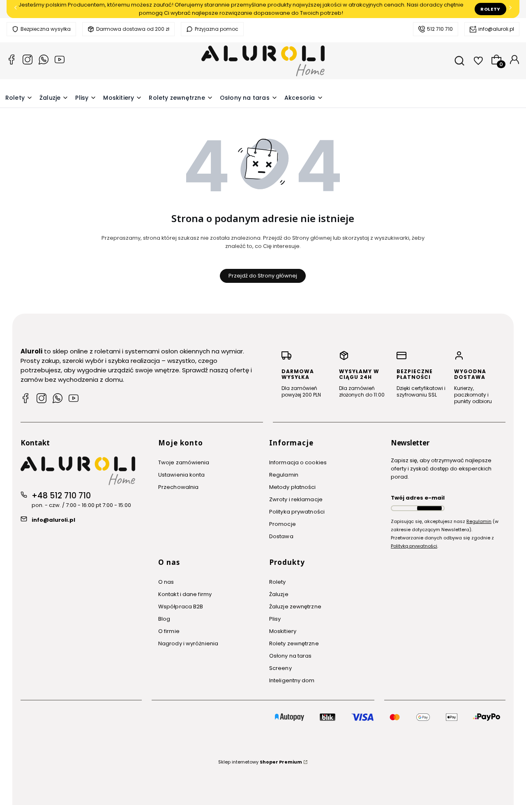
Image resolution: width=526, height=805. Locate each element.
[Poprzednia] (15, 9)
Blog (164, 619)
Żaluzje (278, 594)
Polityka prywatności (297, 512)
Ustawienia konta (181, 475)
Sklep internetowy (260, 762)
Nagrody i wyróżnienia (188, 643)
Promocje (282, 524)
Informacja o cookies (298, 462)
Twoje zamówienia (184, 462)
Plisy (275, 619)
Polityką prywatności (414, 546)
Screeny (280, 668)
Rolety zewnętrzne (294, 643)
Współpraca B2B (180, 606)
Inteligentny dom (292, 680)
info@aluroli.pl (496, 28)
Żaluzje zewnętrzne (295, 606)
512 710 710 (440, 28)
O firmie (169, 631)
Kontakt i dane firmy (185, 594)
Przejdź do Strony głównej (262, 276)
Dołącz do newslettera (429, 508)
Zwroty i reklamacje (296, 499)
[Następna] (510, 9)
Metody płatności (292, 487)
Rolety (490, 9)
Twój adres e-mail (418, 498)
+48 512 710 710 (61, 495)
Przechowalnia (178, 487)
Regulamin (283, 475)
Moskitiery (282, 631)
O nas (166, 582)
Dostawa (281, 536)
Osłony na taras (290, 656)
